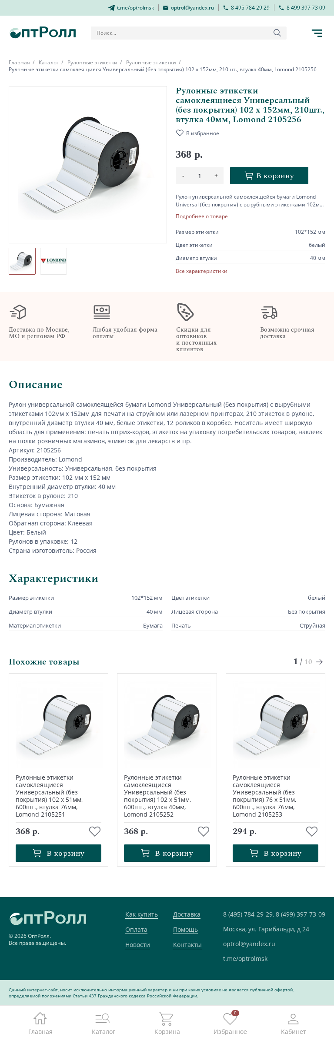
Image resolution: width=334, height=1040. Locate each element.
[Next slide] (319, 661)
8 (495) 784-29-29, (248, 914)
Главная (19, 62)
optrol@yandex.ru (249, 944)
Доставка (186, 914)
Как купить (141, 914)
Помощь (185, 929)
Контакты (187, 944)
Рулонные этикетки (92, 62)
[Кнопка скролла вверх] (295, 1001)
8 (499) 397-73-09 (300, 914)
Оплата (136, 929)
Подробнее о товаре (202, 216)
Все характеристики (201, 271)
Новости (137, 944)
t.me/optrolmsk (245, 958)
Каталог (49, 62)
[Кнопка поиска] (277, 33)
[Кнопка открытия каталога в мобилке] (316, 33)
